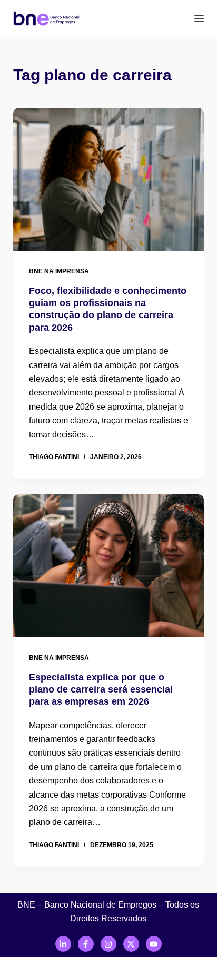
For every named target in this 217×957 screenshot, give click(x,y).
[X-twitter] (131, 944)
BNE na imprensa (59, 271)
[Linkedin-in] (63, 944)
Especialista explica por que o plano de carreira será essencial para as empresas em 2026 (101, 689)
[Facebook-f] (86, 944)
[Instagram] (108, 944)
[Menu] (199, 18)
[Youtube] (154, 944)
